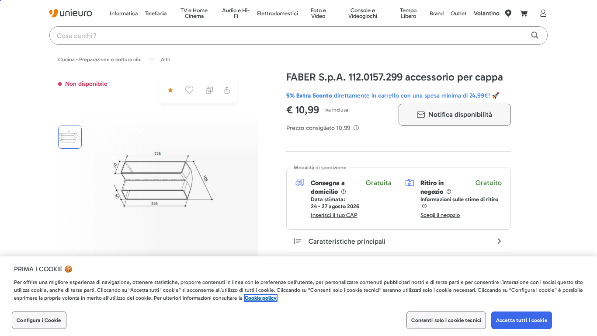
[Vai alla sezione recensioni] (170, 90)
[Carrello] (524, 13)
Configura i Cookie (39, 320)
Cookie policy (261, 298)
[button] (163, 181)
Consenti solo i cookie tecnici (446, 320)
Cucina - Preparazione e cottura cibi (100, 59)
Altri (165, 59)
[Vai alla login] (541, 13)
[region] (298, 296)
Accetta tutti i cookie (521, 320)
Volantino (487, 13)
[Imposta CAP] (508, 13)
